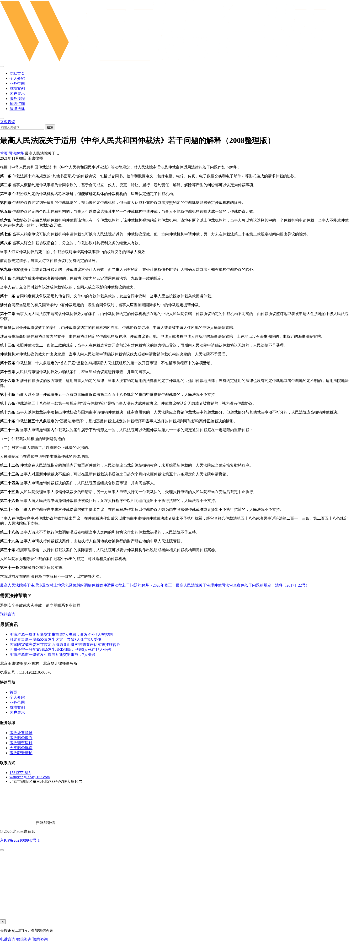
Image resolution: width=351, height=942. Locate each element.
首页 (4, 153)
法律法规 (17, 109)
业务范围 (17, 84)
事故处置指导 (21, 733)
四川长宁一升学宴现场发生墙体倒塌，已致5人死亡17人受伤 (60, 650)
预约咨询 (17, 104)
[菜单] (2, 66)
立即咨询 (7, 122)
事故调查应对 (21, 743)
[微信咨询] (2, 850)
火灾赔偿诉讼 (21, 748)
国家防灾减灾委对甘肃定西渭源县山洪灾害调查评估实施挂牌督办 (65, 645)
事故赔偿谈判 (21, 738)
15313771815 (20, 773)
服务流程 (17, 99)
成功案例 (17, 89)
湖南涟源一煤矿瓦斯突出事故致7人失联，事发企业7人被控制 (61, 634)
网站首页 (17, 73)
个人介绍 (17, 78)
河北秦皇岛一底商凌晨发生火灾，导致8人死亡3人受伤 (55, 639)
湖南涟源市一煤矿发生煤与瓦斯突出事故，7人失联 (53, 655)
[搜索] (2, 118)
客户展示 (17, 94)
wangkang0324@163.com (30, 777)
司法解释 (16, 153)
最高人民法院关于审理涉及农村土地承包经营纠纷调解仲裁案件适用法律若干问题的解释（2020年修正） (88, 585)
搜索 (50, 127)
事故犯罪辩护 (21, 753)
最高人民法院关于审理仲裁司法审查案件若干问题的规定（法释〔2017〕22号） (242, 585)
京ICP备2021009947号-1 (20, 840)
